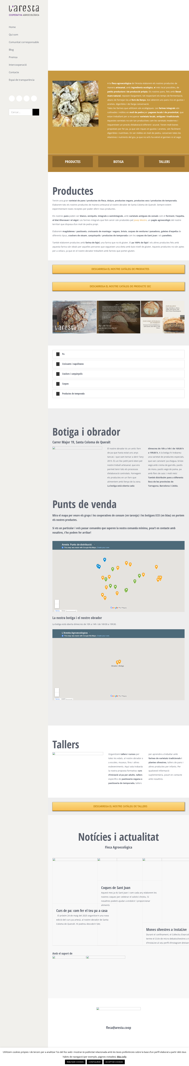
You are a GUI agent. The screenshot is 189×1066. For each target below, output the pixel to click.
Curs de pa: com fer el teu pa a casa (81, 910)
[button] (54, 317)
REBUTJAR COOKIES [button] (75, 1062)
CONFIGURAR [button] (95, 1062)
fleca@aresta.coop (118, 1027)
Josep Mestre (140, 220)
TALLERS (164, 161)
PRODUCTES (72, 161)
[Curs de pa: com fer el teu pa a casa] (85, 881)
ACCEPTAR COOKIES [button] (114, 1062)
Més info (121, 1056)
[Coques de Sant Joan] (129, 869)
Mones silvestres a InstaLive (166, 929)
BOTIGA (118, 161)
